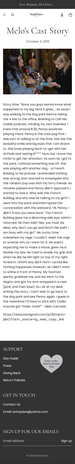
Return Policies (14, 380)
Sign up (66, 441)
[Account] (62, 15)
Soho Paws (42, 455)
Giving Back (12, 373)
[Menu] (4, 14)
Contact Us (11, 404)
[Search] (12, 15)
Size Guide (10, 358)
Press (7, 365)
